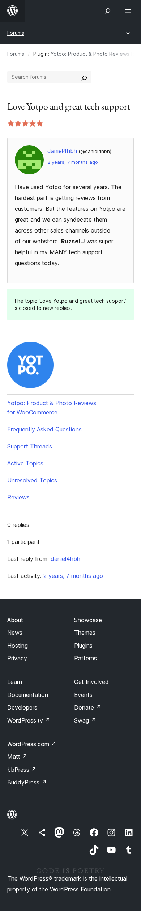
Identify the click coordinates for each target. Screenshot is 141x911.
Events (83, 694)
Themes (84, 632)
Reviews (18, 497)
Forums (15, 33)
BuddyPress (27, 782)
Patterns (85, 658)
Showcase (88, 619)
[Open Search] (108, 11)
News (14, 632)
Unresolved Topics (32, 480)
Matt (17, 756)
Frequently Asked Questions (44, 429)
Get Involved (91, 681)
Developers (22, 707)
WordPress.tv (28, 720)
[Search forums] (84, 77)
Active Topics (25, 463)
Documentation (27, 694)
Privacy (17, 658)
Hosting (17, 645)
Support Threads (29, 446)
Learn (14, 681)
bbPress (22, 769)
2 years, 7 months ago (72, 162)
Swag (85, 720)
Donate (87, 707)
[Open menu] (129, 11)
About (15, 619)
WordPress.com (31, 744)
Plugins (83, 645)
